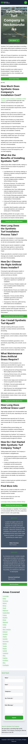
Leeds (4, 627)
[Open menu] (25, 2)
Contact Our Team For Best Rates (14, 221)
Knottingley (6, 665)
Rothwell (5, 632)
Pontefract (5, 660)
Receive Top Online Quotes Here (14, 400)
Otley (4, 655)
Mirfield (19, 501)
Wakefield (5, 622)
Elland (4, 620)
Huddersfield (6, 612)
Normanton (6, 641)
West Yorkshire (7, 629)
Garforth (5, 651)
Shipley (5, 636)
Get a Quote (13, 40)
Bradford (5, 617)
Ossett (4, 608)
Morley (23, 501)
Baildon (5, 643)
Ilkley (4, 662)
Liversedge (4, 501)
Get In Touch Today (14, 78)
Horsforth (5, 634)
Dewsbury (14, 501)
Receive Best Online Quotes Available (14, 316)
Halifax (4, 624)
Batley (9, 501)
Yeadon (5, 646)
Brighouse (5, 610)
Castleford (5, 653)
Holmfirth (5, 639)
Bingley (5, 648)
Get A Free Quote (14, 584)
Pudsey (5, 615)
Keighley (5, 658)
